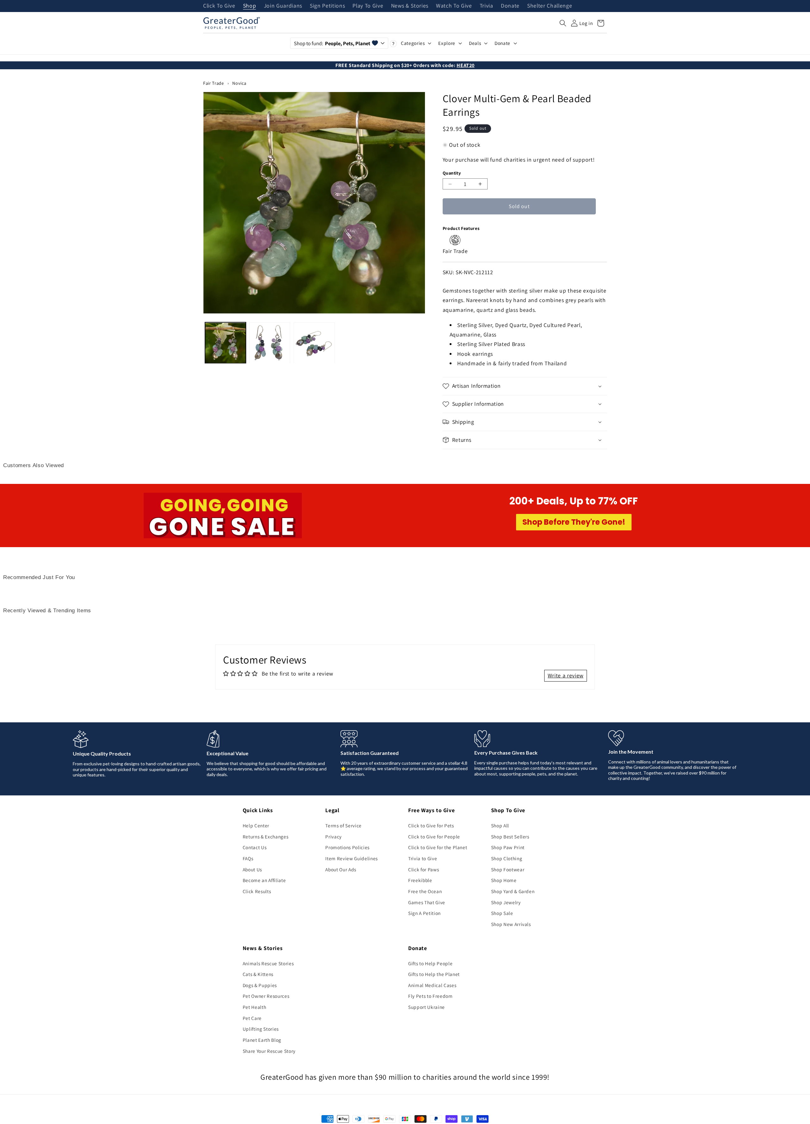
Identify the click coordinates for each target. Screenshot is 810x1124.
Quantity (452, 173)
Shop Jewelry (506, 902)
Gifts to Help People (430, 963)
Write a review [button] (565, 675)
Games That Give (426, 902)
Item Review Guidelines (351, 858)
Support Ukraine (426, 1007)
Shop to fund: (332, 43)
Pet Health (254, 1007)
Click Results (257, 891)
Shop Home (504, 880)
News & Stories (409, 6)
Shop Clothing (506, 858)
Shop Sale (502, 913)
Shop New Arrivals (511, 924)
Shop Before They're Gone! (573, 522)
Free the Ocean (425, 891)
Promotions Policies (347, 847)
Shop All (500, 825)
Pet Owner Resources (266, 996)
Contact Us (255, 847)
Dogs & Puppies (260, 985)
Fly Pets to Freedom (430, 996)
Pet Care (252, 1018)
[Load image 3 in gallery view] (314, 343)
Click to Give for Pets (431, 825)
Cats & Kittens (258, 974)
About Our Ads (340, 869)
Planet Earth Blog (262, 1040)
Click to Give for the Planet (437, 847)
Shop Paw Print (508, 847)
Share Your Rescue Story (269, 1051)
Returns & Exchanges (266, 836)
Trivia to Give (422, 858)
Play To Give (367, 6)
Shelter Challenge (549, 6)
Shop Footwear (508, 869)
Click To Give (219, 6)
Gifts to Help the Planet (434, 974)
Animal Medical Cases (432, 985)
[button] (562, 23)
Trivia (486, 6)
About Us (252, 869)
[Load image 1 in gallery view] (225, 343)
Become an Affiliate (264, 880)
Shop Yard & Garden (513, 891)
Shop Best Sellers (510, 836)
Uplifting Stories (261, 1029)
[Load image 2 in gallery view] (269, 343)
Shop (249, 6)
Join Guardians (283, 6)
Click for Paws (423, 869)
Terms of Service (343, 825)
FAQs (248, 858)
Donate (510, 6)
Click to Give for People (434, 836)
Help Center (256, 825)
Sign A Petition (424, 913)
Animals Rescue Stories (268, 963)
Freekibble (420, 880)
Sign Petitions (327, 6)
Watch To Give (454, 6)
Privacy (333, 836)
